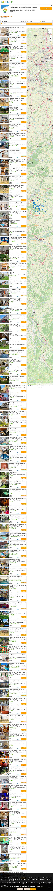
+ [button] (50, 36)
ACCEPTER (33, 888)
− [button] (50, 38)
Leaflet (38, 384)
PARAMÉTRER (20, 888)
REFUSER (26, 888)
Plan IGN (49, 33)
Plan (50, 29)
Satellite (49, 31)
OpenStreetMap (49, 384)
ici (42, 886)
